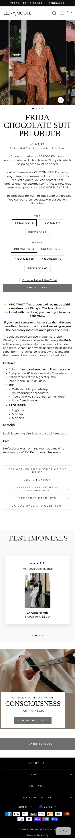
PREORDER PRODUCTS (37, 498)
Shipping (31, 148)
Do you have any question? (37, 506)
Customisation (37, 480)
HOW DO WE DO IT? (32, 720)
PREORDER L (37, 232)
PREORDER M (50, 222)
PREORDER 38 (24, 258)
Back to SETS (40, 743)
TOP (37, 216)
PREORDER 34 (24, 249)
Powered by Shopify (38, 835)
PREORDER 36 (51, 249)
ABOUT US (36, 763)
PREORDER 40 (51, 258)
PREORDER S (24, 222)
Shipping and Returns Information (37, 489)
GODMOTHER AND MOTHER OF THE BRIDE (37, 471)
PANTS (37, 242)
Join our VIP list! (36, 797)
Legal (36, 774)
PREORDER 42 (37, 268)
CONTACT (36, 786)
